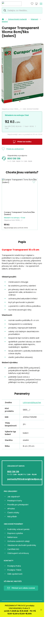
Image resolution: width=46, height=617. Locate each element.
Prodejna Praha (14, 566)
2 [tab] (22, 101)
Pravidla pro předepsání (17, 504)
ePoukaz (11, 508)
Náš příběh (12, 516)
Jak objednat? (13, 496)
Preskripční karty (14, 500)
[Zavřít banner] (41, 609)
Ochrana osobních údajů (18, 541)
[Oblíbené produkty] (32, 3)
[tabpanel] (23, 73)
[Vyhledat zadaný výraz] (4, 10)
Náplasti (34, 19)
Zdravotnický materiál (17, 19)
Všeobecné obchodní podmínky (21, 545)
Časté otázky (13, 512)
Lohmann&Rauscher (32, 402)
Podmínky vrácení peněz (18, 529)
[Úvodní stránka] (3, 19)
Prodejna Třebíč (14, 570)
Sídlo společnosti (14, 574)
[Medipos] (12, 3)
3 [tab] (24, 101)
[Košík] (36, 3)
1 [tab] (20, 101)
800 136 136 (13, 158)
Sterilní (5, 21)
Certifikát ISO (13, 549)
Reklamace (12, 537)
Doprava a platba (15, 533)
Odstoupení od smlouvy (18, 553)
